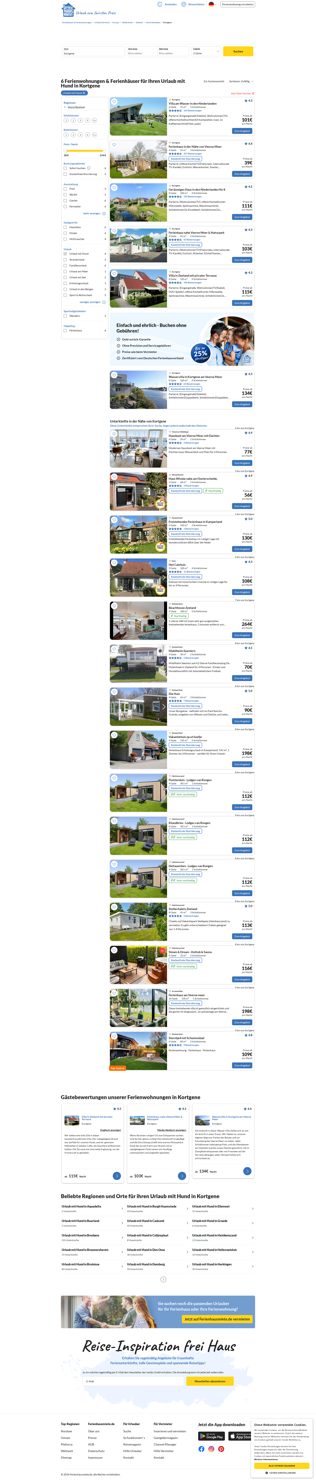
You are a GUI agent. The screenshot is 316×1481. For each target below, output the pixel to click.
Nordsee (66, 1431)
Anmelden (171, 4)
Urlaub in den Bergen (87, 289)
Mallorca (66, 1444)
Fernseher (87, 206)
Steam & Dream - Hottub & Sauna (190, 952)
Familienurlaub (87, 265)
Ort (66, 49)
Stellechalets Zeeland (183, 909)
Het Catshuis (177, 564)
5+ (94, 120)
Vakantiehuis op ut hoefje (185, 737)
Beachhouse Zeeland (182, 608)
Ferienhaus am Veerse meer (187, 995)
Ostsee (65, 1438)
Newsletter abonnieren (210, 1381)
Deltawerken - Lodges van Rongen (191, 866)
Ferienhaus (87, 330)
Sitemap (66, 1457)
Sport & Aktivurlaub (87, 295)
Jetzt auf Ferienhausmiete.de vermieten (217, 1319)
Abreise (163, 49)
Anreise (132, 49)
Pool (87, 188)
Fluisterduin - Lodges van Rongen (190, 780)
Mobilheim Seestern (182, 651)
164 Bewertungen (193, 110)
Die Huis (174, 694)
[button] (281, 1472)
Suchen (238, 51)
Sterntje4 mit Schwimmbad (186, 1038)
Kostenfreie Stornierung (87, 173)
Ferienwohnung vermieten (237, 4)
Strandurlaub (87, 259)
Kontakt (128, 1457)
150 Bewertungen (193, 196)
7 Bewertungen (191, 700)
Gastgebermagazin (166, 1438)
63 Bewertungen (192, 383)
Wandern (87, 315)
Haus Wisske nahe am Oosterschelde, (193, 478)
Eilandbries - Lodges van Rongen (189, 823)
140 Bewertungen (193, 282)
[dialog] (282, 1448)
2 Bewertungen (191, 442)
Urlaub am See (87, 277)
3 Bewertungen (191, 485)
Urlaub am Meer (87, 271)
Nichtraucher (87, 238)
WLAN (87, 194)
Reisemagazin (132, 1444)
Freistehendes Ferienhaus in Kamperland (195, 521)
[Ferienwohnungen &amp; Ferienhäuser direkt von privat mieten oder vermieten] (88, 13)
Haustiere (87, 227)
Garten (87, 200)
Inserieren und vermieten (170, 1431)
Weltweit (67, 1451)
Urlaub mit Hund (87, 253)
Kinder (87, 233)
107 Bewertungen (193, 153)
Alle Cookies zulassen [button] (282, 1465)
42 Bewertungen (192, 239)
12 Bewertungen (192, 571)
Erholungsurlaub (87, 283)
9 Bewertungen (191, 1045)
